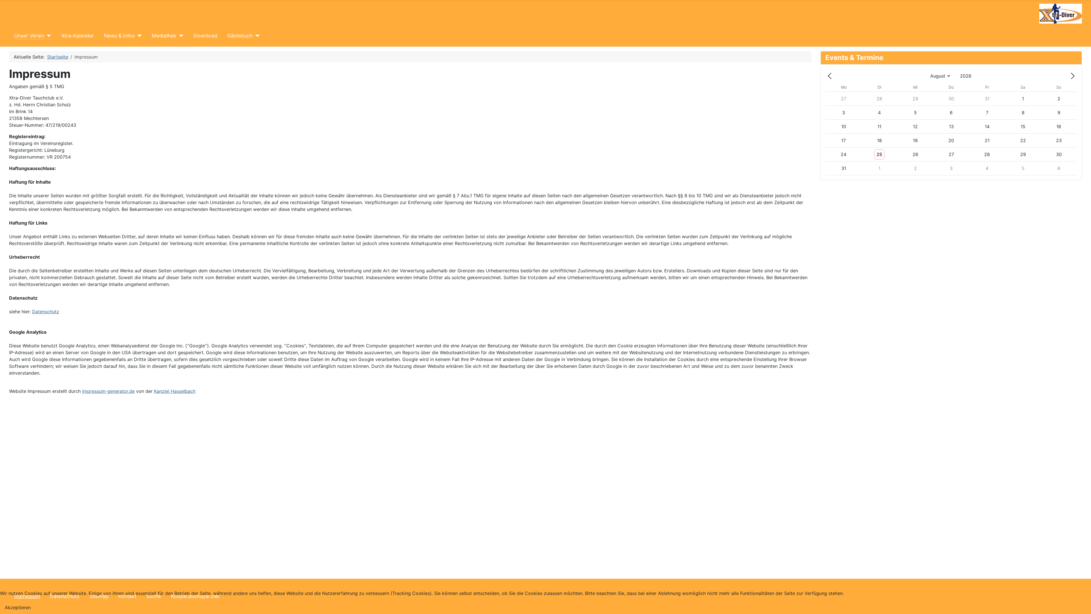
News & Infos (119, 36)
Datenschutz (45, 311)
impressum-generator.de (108, 391)
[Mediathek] (180, 36)
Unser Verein (29, 36)
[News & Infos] (138, 36)
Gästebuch (240, 36)
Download (205, 36)
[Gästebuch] (256, 36)
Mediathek (164, 36)
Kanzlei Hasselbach (174, 391)
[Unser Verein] (47, 36)
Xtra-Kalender (77, 36)
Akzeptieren (18, 607)
